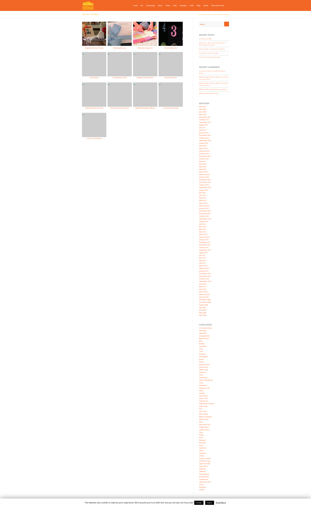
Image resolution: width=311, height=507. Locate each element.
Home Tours (203, 398)
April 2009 (202, 315)
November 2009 (205, 302)
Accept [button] (199, 503)
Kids (200, 409)
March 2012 (203, 234)
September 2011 (205, 250)
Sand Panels (94, 77)
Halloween (203, 385)
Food (201, 375)
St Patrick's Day (204, 461)
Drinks (201, 359)
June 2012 (202, 226)
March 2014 (203, 172)
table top (202, 469)
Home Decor (203, 396)
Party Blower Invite (120, 77)
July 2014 (202, 161)
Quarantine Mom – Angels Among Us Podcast (212, 49)
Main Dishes (203, 414)
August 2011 (203, 252)
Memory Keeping (90, 14)
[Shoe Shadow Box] (171, 45)
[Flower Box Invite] (171, 54)
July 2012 (202, 224)
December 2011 (205, 242)
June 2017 (202, 130)
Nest (201, 422)
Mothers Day (204, 419)
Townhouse (203, 479)
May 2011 (202, 260)
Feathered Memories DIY (94, 108)
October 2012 (204, 216)
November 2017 (205, 117)
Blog (200, 341)
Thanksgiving (204, 474)
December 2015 (205, 156)
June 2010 (202, 284)
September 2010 (205, 281)
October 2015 (204, 159)
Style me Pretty (204, 464)
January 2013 (204, 208)
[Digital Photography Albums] (145, 84)
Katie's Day (203, 406)
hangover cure (204, 388)
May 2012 (202, 229)
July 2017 (202, 127)
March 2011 (203, 266)
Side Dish (202, 448)
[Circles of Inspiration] (94, 115)
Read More (221, 502)
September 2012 (205, 219)
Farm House (203, 367)
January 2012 (204, 239)
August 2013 (203, 190)
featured (202, 372)
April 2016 (202, 146)
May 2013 (202, 198)
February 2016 (204, 151)
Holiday (202, 393)
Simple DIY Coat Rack (212, 93)
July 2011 (202, 255)
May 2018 (202, 114)
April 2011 (202, 263)
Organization (204, 427)
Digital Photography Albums (145, 108)
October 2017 (204, 120)
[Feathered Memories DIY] (94, 84)
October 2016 (204, 138)
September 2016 (205, 140)
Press (201, 437)
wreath (201, 490)
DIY (214, 14)
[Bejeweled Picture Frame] (94, 45)
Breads (201, 344)
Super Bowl (203, 466)
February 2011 (204, 268)
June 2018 (202, 112)
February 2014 (204, 174)
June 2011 (202, 258)
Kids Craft (202, 411)
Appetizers (203, 333)
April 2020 (202, 109)
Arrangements (204, 336)
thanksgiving (203, 477)
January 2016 (204, 153)
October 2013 (204, 185)
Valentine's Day (205, 482)
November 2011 (205, 245)
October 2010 (204, 279)
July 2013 (202, 193)
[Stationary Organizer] (145, 45)
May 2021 (202, 107)
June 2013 (202, 195)
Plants (201, 435)
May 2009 (202, 313)
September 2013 (205, 187)
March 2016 (203, 148)
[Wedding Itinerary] (120, 45)
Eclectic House (204, 364)
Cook (201, 349)
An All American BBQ (205, 39)
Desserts (202, 354)
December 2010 (205, 273)
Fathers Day (203, 370)
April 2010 (202, 289)
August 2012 (203, 221)
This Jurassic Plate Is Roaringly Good (209, 57)
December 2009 (205, 300)
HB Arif (201, 93)
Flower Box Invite (170, 77)
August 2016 (203, 143)
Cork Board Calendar (170, 108)
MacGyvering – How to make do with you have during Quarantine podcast (212, 44)
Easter (201, 362)
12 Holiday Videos (205, 328)
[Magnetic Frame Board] (145, 54)
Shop (201, 445)
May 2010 (202, 286)
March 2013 (203, 203)
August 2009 (203, 305)
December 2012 (205, 211)
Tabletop (202, 471)
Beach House (204, 338)
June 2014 (202, 164)
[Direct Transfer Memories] (120, 84)
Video (201, 484)
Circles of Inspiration (94, 138)
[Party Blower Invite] (120, 54)
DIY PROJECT (203, 357)
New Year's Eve (204, 424)
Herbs (201, 390)
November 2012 (205, 213)
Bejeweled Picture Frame (94, 48)
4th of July (202, 331)
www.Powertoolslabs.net (205, 71)
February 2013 (204, 206)
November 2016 (205, 135)
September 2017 (205, 122)
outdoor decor (204, 430)
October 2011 (204, 247)
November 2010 (205, 276)
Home (210, 14)
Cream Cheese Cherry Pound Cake (208, 53)
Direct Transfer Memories (119, 108)
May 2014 (202, 167)
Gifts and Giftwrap (206, 380)
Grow (201, 383)
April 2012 (202, 232)
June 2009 (202, 310)
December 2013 (205, 180)
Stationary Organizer (145, 48)
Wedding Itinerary (119, 48)
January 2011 (204, 271)
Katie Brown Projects (206, 403)
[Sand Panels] (94, 54)
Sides (201, 451)
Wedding (202, 487)
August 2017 (203, 125)
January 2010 (204, 297)
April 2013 (202, 200)
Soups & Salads (205, 458)
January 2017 (204, 133)
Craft (201, 351)
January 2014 (204, 177)
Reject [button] (209, 503)
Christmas (203, 346)
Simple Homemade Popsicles (219, 89)
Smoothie (202, 453)
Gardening (203, 377)
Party (201, 432)
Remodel (202, 440)
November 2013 (205, 182)
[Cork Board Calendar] (171, 84)
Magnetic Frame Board (145, 77)
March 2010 (203, 292)
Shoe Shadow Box (170, 48)
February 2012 (204, 237)
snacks (201, 456)
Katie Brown (203, 401)
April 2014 (202, 169)
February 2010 (204, 294)
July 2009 (202, 307)
